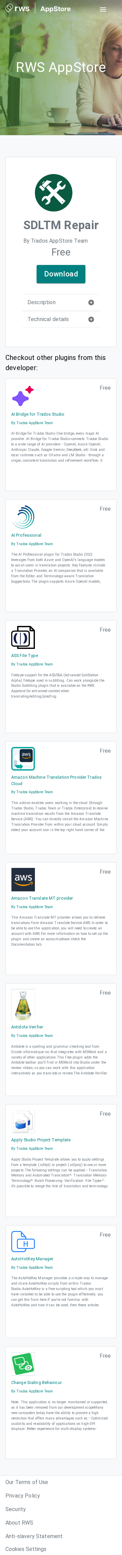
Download (61, 274)
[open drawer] (103, 9)
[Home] (38, 9)
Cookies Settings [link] (25, 1549)
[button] (61, 302)
